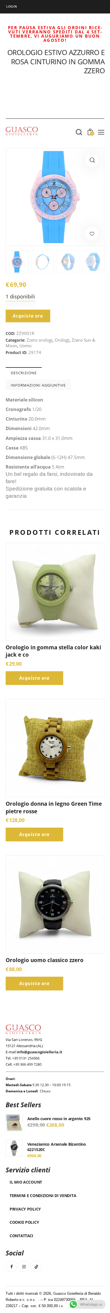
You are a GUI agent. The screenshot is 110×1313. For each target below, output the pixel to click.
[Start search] (79, 132)
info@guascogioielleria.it (39, 1051)
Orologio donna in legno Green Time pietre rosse (54, 807)
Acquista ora (28, 316)
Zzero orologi (39, 340)
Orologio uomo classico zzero (44, 960)
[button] (92, 160)
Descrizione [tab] (24, 372)
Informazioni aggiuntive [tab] (38, 385)
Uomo (25, 345)
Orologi (62, 340)
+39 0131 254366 (25, 1058)
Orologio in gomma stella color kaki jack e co (53, 651)
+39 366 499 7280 (27, 1064)
